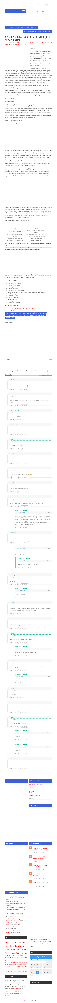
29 (44, 869)
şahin (24, 560)
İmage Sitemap (36, 1000)
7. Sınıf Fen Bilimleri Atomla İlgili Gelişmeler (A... (40, 849)
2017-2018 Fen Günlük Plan (11, 962)
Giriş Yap (50, 359)
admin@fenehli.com (14, 988)
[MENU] (23, 10)
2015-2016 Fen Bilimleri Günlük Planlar (19, 966)
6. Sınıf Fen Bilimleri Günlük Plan (13, 969)
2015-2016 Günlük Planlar (9, 968)
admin (17, 42)
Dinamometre (30, 313)
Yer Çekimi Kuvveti (9, 317)
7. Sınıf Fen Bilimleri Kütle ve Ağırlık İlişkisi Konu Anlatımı (23, 308)
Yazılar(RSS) (24, 1000)
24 (43, 886)
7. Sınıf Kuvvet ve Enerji (43, 42)
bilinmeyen (22, 590)
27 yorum (23, 44)
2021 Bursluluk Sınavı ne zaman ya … (36, 790)
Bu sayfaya (17, 594)
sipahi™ (21, 648)
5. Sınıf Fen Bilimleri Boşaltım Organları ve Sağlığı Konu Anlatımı (31, 274)
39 (43, 852)
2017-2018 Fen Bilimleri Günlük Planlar (17, 961)
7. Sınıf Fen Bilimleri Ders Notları (30, 42)
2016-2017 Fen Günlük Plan (11, 959)
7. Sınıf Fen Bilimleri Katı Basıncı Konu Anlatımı (37, 31)
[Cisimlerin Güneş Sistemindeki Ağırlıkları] (24, 205)
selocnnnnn (22, 548)
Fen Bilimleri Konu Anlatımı (11, 315)
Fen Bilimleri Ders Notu (41, 313)
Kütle (21, 315)
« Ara (31, 977)
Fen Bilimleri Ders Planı (14, 953)
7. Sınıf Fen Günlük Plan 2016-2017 (19, 971)
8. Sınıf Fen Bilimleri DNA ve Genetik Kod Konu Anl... (40, 857)
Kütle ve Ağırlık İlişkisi (14, 44)
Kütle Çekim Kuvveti (29, 315)
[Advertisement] (28, 23)
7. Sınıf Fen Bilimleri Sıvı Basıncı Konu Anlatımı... (41, 883)
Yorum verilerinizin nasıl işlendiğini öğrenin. (40, 371)
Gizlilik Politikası (45, 1000)
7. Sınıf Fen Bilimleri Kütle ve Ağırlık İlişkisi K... (40, 874)
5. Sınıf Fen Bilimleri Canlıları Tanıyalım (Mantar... (40, 866)
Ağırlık (24, 313)
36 (43, 861)
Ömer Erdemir (35, 796)
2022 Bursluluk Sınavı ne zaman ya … (36, 784)
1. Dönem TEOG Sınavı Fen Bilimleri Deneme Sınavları (22, 27)
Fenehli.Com (8, 982)
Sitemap (30, 1000)
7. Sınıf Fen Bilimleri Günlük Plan (15, 964)
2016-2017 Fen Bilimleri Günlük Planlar (18, 957)
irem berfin (22, 512)
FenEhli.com (17, 1000)
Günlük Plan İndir (18, 949)
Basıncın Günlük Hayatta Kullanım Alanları (15, 927)
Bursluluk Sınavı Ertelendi (34, 795)
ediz (21, 732)
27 (43, 878)
